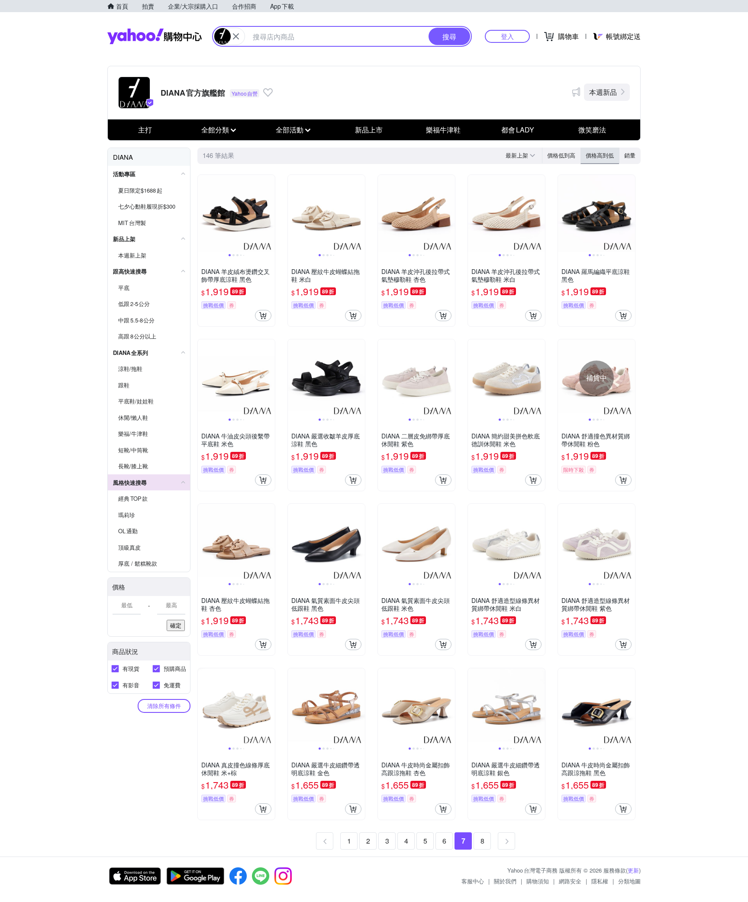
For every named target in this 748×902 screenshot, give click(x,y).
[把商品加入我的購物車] (263, 315)
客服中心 (472, 881)
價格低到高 (561, 155)
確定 (175, 625)
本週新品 (603, 92)
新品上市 (369, 130)
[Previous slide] (203, 213)
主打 (145, 130)
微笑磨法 (592, 130)
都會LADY (517, 130)
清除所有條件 (164, 706)
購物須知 (537, 881)
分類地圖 (629, 881)
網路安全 (570, 881)
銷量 (629, 155)
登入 (507, 36)
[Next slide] (269, 213)
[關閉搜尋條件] (236, 36)
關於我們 (505, 881)
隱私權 (599, 881)
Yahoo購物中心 (154, 36)
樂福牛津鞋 (443, 130)
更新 (633, 870)
